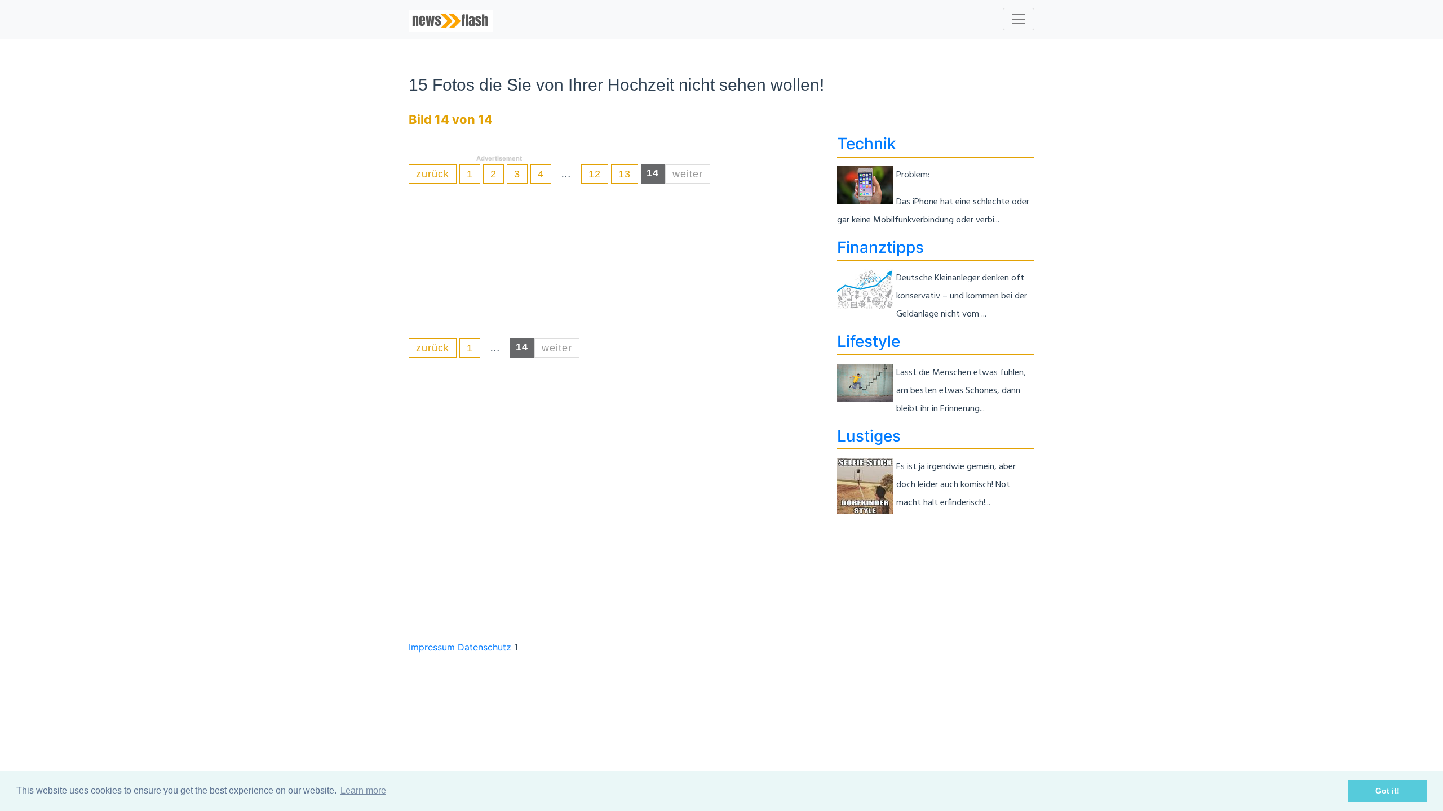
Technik (866, 143)
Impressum (432, 647)
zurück (432, 174)
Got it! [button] (1387, 790)
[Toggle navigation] (1018, 19)
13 (624, 174)
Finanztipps (880, 247)
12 (594, 174)
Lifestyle (868, 341)
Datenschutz (484, 647)
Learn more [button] (363, 790)
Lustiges (869, 435)
